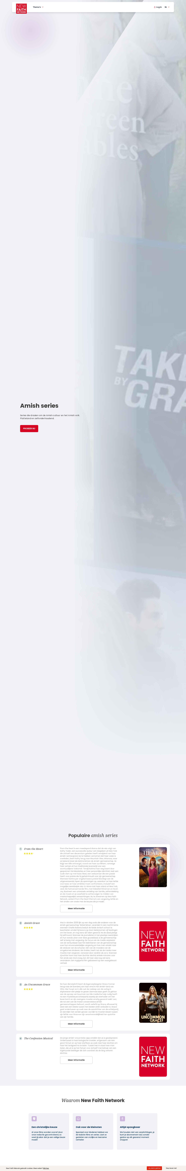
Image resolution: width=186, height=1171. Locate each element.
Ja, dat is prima (154, 1168)
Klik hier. (46, 1168)
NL (166, 7)
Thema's (37, 7)
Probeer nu (29, 428)
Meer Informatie (76, 908)
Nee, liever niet (171, 1168)
